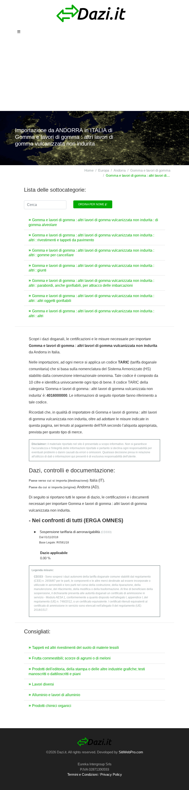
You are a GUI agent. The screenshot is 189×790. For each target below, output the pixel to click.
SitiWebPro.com (131, 752)
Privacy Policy (111, 774)
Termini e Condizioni (82, 774)
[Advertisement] (94, 76)
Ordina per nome (91, 204)
